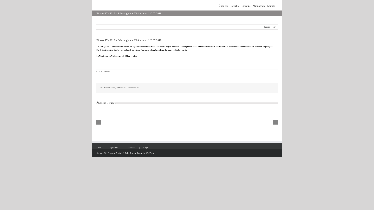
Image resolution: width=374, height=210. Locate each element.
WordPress (150, 153)
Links (98, 147)
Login (145, 147)
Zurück (267, 27)
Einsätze (107, 72)
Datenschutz (131, 147)
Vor (274, 27)
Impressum (113, 147)
